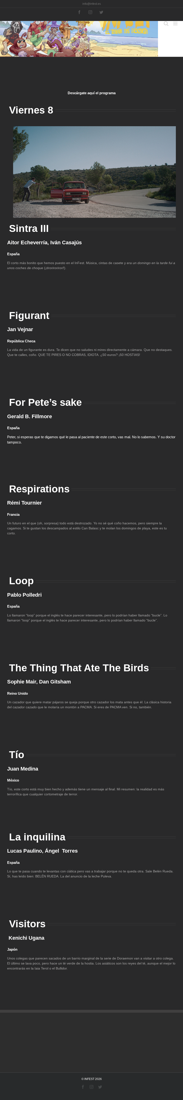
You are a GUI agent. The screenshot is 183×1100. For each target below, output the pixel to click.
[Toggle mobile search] (166, 23)
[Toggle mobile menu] (175, 23)
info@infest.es (91, 3)
